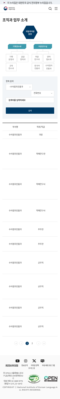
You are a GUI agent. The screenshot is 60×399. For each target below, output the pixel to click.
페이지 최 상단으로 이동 (53, 351)
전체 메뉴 (56, 8)
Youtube (18, 361)
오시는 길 (31, 368)
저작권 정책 (35, 365)
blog (42, 361)
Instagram (26, 361)
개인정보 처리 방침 (11, 365)
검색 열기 (50, 8)
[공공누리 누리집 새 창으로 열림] (49, 377)
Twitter (34, 361)
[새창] (32, 377)
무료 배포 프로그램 (48, 365)
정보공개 (24, 365)
